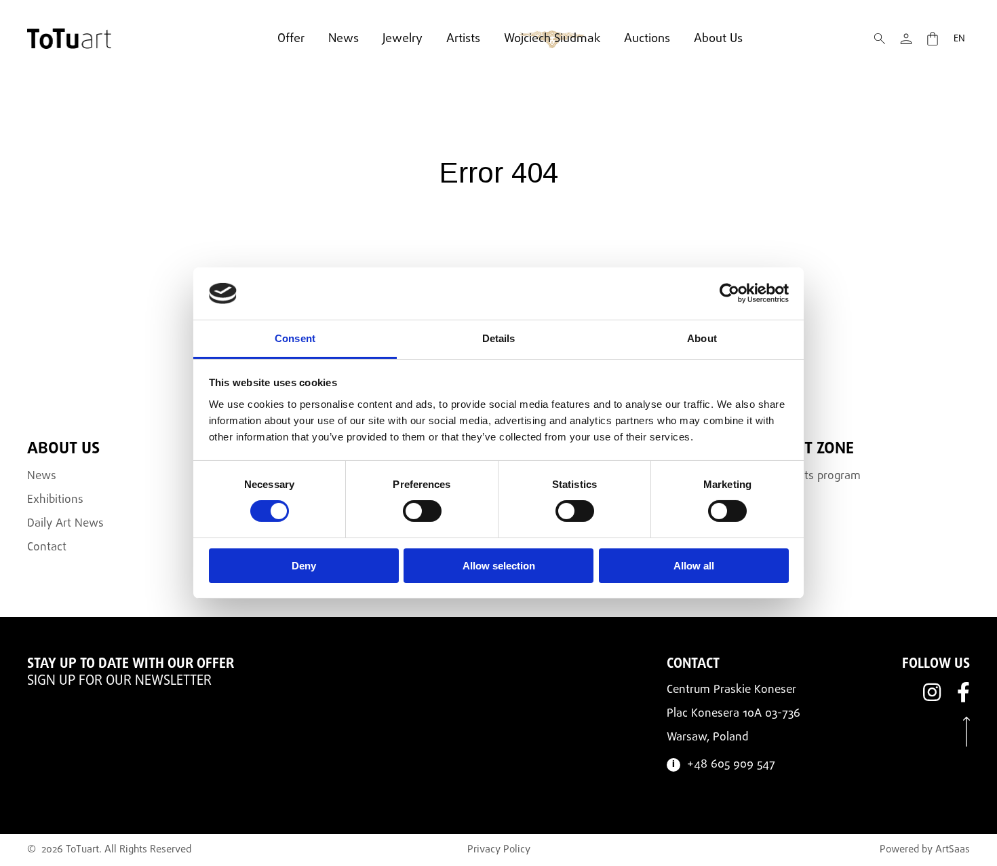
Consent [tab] (295, 338)
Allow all (693, 565)
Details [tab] (498, 338)
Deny (304, 565)
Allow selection (499, 565)
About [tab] (702, 338)
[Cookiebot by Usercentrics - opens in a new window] (729, 293)
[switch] (422, 511)
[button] (880, 39)
